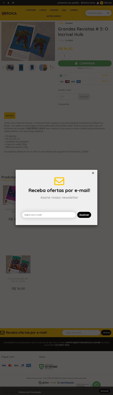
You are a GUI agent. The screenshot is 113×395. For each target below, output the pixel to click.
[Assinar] (84, 215)
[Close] (94, 173)
